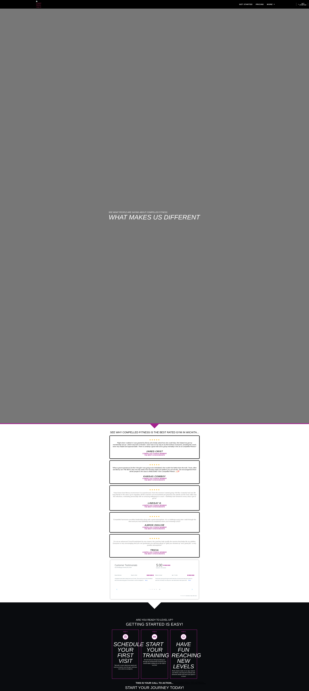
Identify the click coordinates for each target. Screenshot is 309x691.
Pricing (260, 4)
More (270, 4)
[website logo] (38, 4)
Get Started (246, 4)
